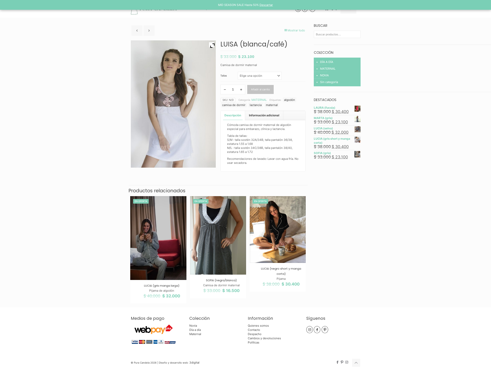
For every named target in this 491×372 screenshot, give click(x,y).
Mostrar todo (296, 30)
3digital (194, 362)
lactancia (256, 105)
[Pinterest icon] (342, 362)
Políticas (253, 342)
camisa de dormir (234, 105)
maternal (272, 105)
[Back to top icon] (356, 363)
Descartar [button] (266, 5)
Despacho (254, 334)
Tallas (223, 75)
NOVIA (324, 75)
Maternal (195, 334)
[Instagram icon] (346, 362)
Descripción (232, 115)
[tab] (233, 115)
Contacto (254, 330)
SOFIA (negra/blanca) (221, 280)
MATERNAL (259, 100)
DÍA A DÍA (326, 62)
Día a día (195, 330)
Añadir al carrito (260, 89)
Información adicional (264, 115)
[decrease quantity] (224, 90)
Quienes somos (258, 325)
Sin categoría (329, 82)
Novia (193, 325)
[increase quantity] (241, 90)
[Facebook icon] (337, 362)
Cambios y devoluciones (264, 338)
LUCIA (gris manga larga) (162, 286)
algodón (289, 100)
